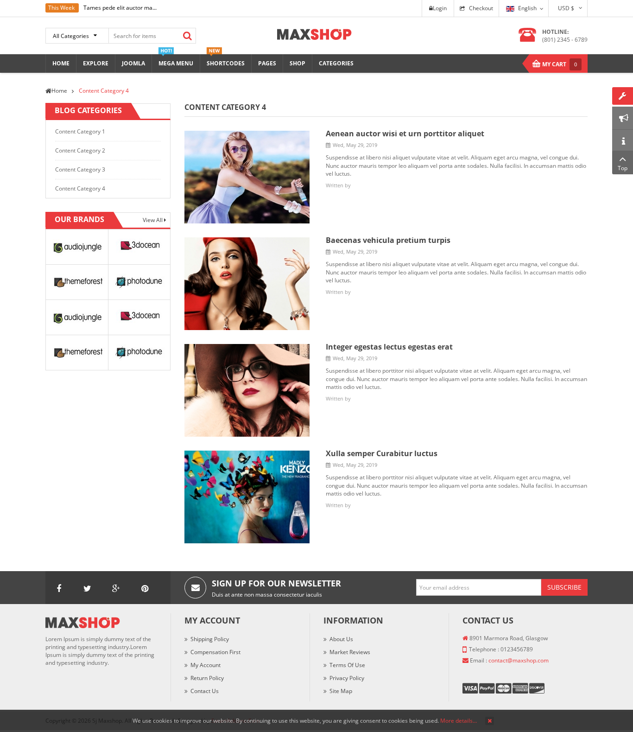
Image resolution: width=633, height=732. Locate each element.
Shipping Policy (209, 639)
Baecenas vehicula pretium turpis (388, 240)
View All (153, 220)
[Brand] (77, 246)
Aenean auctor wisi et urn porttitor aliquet (405, 133)
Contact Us (204, 691)
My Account (205, 665)
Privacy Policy (346, 678)
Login (440, 8)
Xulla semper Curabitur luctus (381, 453)
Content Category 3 (80, 169)
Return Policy (207, 678)
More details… (458, 721)
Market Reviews (349, 652)
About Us (341, 639)
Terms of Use (347, 665)
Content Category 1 (80, 131)
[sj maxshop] (314, 34)
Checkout (481, 8)
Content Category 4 (80, 188)
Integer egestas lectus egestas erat (389, 347)
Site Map (340, 691)
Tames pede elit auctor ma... (120, 8)
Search (187, 35)
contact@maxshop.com (518, 660)
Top (622, 168)
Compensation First (215, 652)
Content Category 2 (80, 150)
